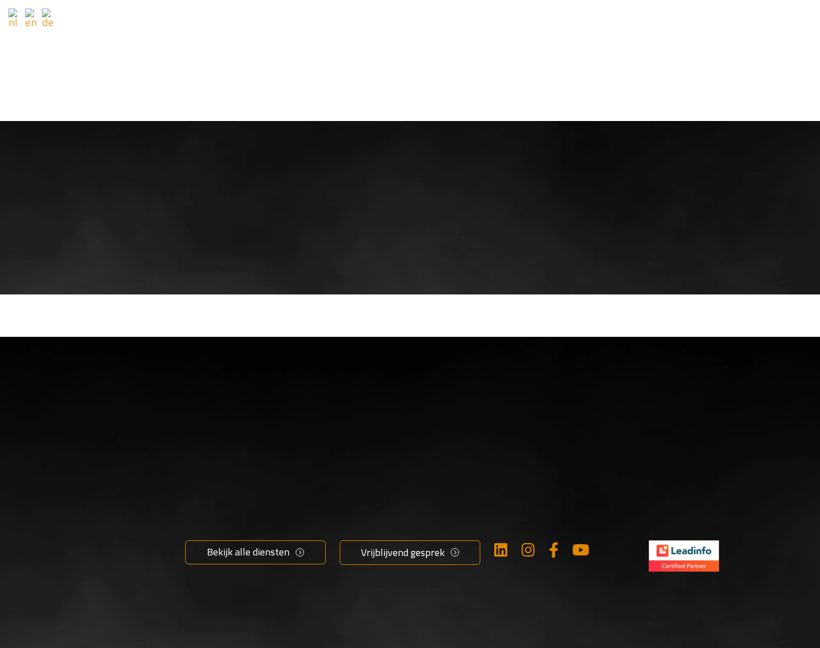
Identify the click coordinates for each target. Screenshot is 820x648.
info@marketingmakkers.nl (714, 529)
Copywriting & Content (395, 516)
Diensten (473, 22)
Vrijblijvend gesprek (756, 18)
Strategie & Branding (391, 497)
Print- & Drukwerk (383, 572)
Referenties (562, 22)
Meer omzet (215, 497)
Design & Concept (383, 534)
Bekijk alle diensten (248, 551)
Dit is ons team (531, 572)
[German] (48, 17)
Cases (629, 22)
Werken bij (521, 516)
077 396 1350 (680, 548)
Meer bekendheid (227, 534)
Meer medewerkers (232, 516)
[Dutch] (15, 17)
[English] (31, 17)
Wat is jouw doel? (370, 22)
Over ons (516, 497)
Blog (506, 534)
